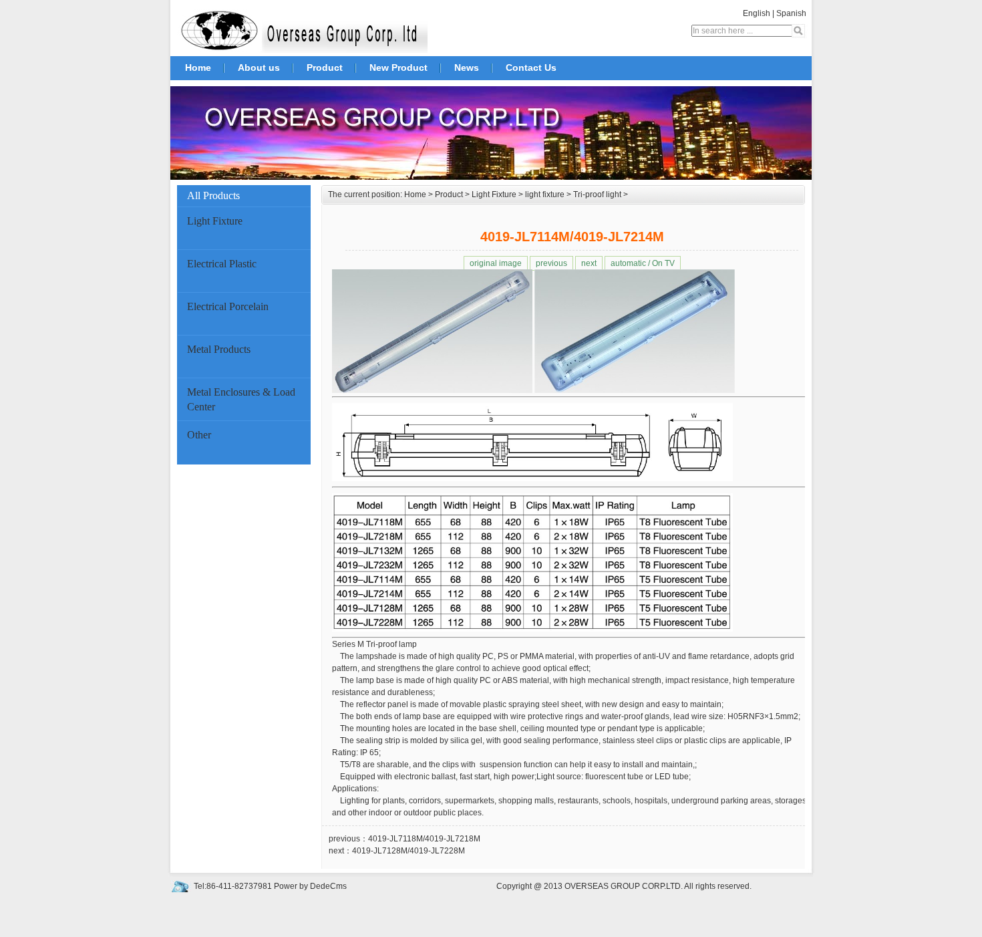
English (756, 13)
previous (551, 263)
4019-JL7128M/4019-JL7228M (408, 850)
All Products (213, 195)
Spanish (791, 13)
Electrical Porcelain (228, 306)
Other (199, 434)
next (589, 263)
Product (325, 67)
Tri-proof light (597, 194)
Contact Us (531, 67)
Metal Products (219, 349)
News (466, 67)
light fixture (544, 194)
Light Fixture (214, 221)
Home (198, 67)
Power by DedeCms (310, 886)
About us (259, 67)
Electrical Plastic (222, 263)
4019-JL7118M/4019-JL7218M (424, 838)
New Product (398, 67)
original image (496, 263)
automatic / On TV (643, 263)
